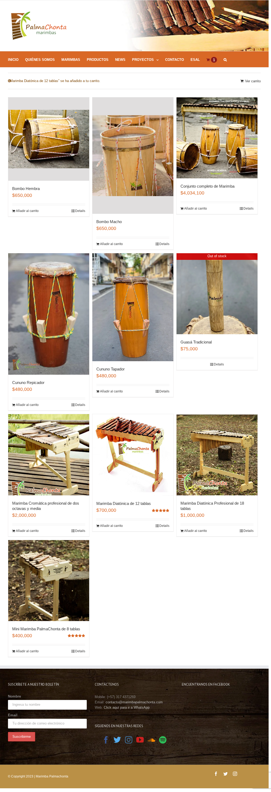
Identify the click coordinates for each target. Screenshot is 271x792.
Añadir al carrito (27, 211)
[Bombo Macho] (132, 155)
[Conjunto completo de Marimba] (217, 137)
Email (12, 715)
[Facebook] (106, 740)
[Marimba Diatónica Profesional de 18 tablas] (217, 454)
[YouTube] (140, 740)
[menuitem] (16, 59)
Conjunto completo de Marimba (207, 186)
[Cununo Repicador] (48, 314)
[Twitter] (117, 740)
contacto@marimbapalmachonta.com (134, 702)
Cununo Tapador (110, 369)
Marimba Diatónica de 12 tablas (123, 503)
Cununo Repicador (28, 382)
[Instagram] (128, 740)
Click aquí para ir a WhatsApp (127, 707)
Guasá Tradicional (196, 342)
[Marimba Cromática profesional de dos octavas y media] (48, 454)
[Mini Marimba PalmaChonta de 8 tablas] (48, 580)
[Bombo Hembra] (48, 139)
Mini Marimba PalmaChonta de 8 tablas (46, 629)
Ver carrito (253, 81)
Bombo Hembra (26, 188)
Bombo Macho (109, 221)
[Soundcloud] (151, 740)
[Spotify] (162, 740)
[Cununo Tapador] (132, 307)
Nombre (14, 696)
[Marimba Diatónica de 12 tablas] (132, 455)
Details (80, 211)
